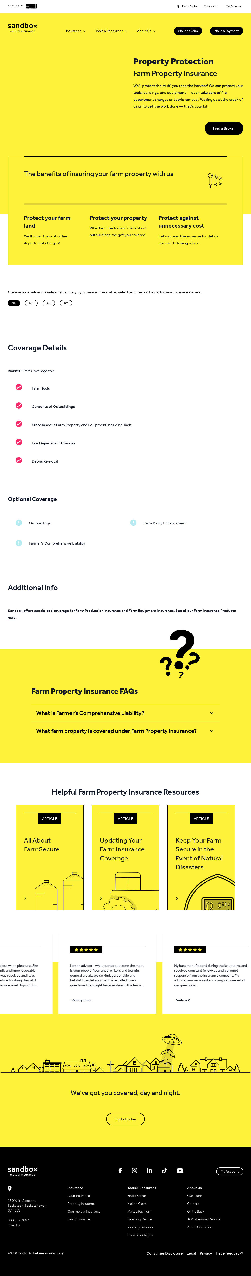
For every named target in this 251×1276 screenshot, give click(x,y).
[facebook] (120, 1170)
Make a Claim (188, 31)
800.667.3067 (18, 1220)
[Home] (22, 27)
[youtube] (180, 1170)
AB (49, 303)
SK (14, 303)
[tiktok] (164, 1170)
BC (66, 303)
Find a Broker (224, 128)
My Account (230, 1171)
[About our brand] (22, 6)
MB (31, 303)
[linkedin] (149, 1170)
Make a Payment (226, 31)
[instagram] (134, 1170)
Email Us (14, 1225)
